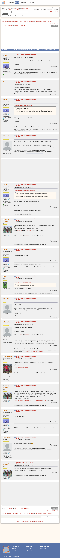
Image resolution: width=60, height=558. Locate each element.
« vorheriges (49, 23)
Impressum (30, 548)
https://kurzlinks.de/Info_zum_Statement (34, 153)
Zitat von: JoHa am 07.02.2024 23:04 (23, 105)
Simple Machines (30, 521)
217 (16, 26)
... (7, 26)
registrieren (25, 8)
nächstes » (55, 23)
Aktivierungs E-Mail (14, 10)
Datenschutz (30, 550)
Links (14, 550)
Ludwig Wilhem (6, 220)
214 (9, 26)
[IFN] (3, 74)
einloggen (16, 8)
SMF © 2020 (24, 521)
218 (18, 26)
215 (11, 26)
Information (44, 547)
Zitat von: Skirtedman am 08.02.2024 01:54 (25, 190)
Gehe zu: (39, 516)
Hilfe (14, 548)
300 (22, 26)
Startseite (16, 547)
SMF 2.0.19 (19, 521)
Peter (5, 276)
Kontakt (29, 547)
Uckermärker (8, 356)
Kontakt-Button (54, 11)
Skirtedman (7, 136)
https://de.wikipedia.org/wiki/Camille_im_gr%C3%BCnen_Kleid (30, 400)
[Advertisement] (30, 38)
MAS (5, 55)
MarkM (6, 299)
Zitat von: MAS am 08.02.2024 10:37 (23, 282)
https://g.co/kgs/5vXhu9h (21, 367)
